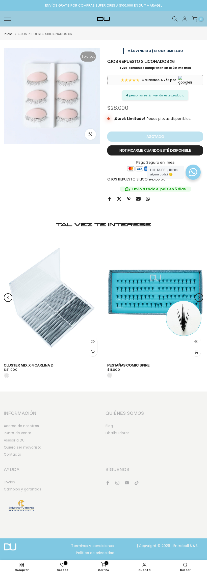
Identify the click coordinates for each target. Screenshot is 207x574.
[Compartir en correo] (138, 199)
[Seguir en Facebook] (108, 483)
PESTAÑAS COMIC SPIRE (128, 365)
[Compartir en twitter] (119, 199)
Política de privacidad (95, 552)
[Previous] (8, 297)
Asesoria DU (14, 440)
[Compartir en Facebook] (109, 199)
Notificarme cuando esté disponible (155, 150)
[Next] (199, 297)
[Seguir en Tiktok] (136, 483)
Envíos (9, 482)
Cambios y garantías (22, 489)
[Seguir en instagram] (117, 483)
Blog (109, 425)
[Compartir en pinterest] (128, 199)
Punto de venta (17, 432)
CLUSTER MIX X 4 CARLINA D (29, 365)
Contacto (12, 454)
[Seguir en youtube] (127, 483)
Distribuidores (118, 432)
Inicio (8, 34)
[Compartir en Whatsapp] (148, 199)
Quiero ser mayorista (22, 447)
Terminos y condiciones (92, 545)
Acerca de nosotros (21, 425)
